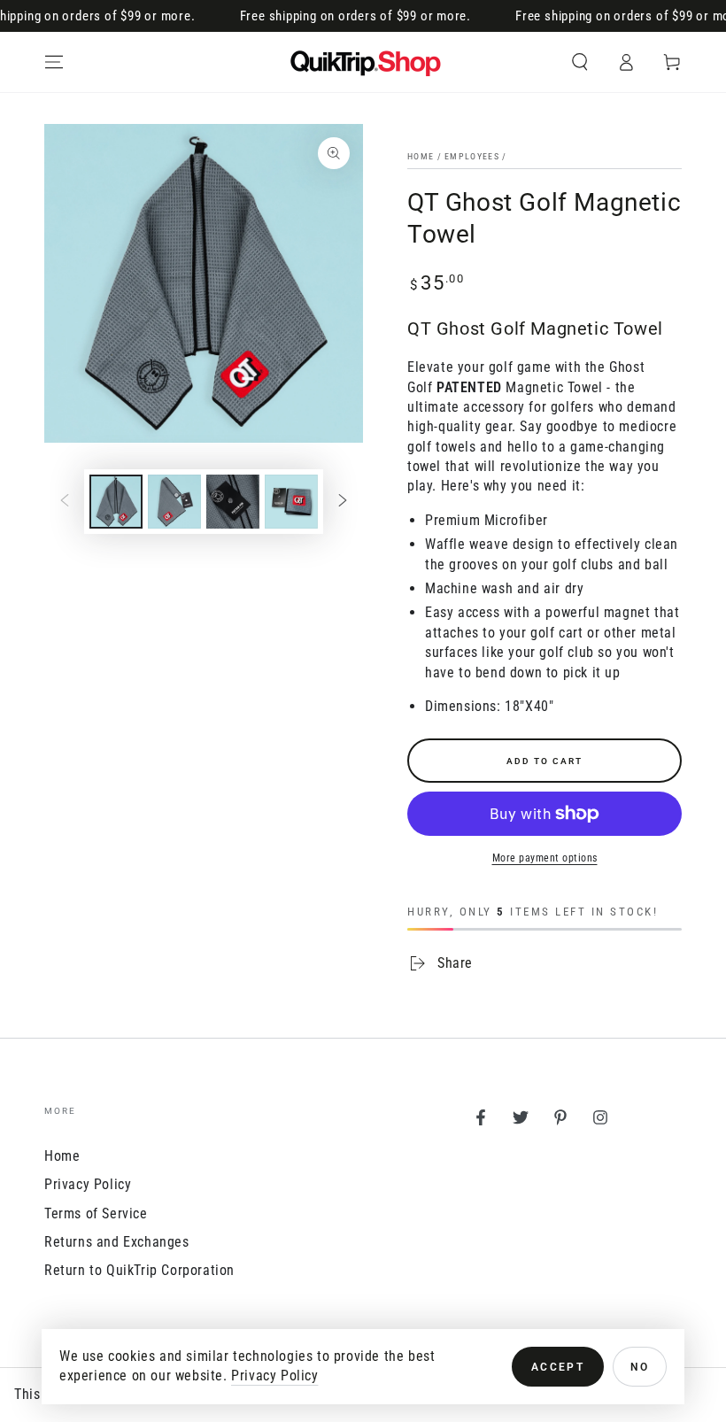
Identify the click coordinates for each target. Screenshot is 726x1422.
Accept (557, 1367)
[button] (580, 62)
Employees (471, 156)
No (639, 1367)
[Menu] (54, 62)
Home (420, 156)
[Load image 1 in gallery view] (116, 502)
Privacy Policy (87, 1184)
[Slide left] (64, 502)
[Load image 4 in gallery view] (291, 502)
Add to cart (544, 761)
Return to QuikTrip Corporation (139, 1270)
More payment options (545, 858)
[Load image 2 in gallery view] (174, 502)
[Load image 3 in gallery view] (232, 502)
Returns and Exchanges (116, 1241)
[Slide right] (342, 502)
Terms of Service (96, 1213)
